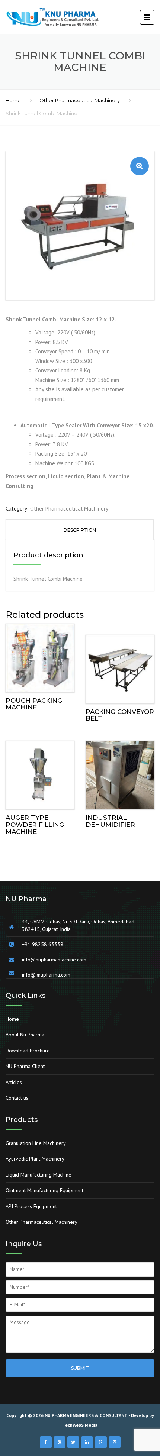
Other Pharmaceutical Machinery (79, 100)
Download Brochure (28, 1050)
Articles (14, 1082)
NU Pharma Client (25, 1066)
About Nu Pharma (25, 1034)
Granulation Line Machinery (36, 1143)
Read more (40, 656)
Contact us (17, 1097)
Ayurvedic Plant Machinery (35, 1158)
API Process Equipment (31, 1206)
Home (13, 100)
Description (80, 530)
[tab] (80, 529)
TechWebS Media (80, 1425)
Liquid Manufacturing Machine (38, 1174)
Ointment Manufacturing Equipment (44, 1190)
